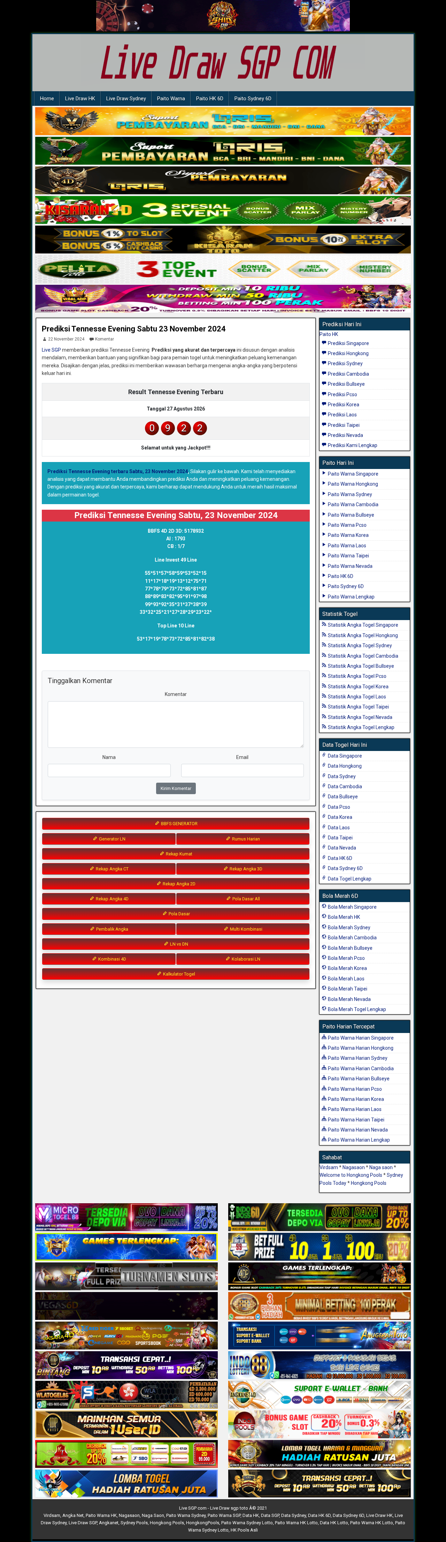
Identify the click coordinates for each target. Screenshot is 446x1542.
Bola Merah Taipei (347, 989)
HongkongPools (202, 1522)
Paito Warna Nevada (349, 566)
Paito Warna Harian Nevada (357, 1130)
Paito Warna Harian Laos (354, 1109)
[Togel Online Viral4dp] (223, 299)
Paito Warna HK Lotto (296, 1522)
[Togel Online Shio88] (319, 1454)
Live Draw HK (80, 98)
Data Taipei (340, 837)
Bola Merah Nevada (349, 999)
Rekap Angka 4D (112, 898)
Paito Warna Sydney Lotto (247, 1522)
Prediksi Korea (343, 404)
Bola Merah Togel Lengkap (356, 1009)
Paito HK (329, 334)
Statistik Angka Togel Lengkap (360, 727)
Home (47, 98)
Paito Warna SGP (224, 1515)
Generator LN (111, 839)
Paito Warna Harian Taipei (355, 1119)
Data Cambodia (344, 786)
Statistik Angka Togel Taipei (358, 707)
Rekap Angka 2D (178, 883)
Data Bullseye (342, 796)
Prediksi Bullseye (346, 384)
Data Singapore (344, 756)
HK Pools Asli (244, 1530)
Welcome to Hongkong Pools (351, 1175)
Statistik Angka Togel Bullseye (360, 666)
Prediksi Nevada (345, 435)
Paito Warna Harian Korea (355, 1099)
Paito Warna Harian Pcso (354, 1089)
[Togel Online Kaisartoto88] (126, 1454)
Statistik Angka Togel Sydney (359, 645)
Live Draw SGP (83, 1522)
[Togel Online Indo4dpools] (126, 1484)
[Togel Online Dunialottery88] (319, 1306)
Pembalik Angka (111, 929)
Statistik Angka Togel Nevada (359, 717)
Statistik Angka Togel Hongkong (362, 635)
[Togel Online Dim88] (223, 151)
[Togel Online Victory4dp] (126, 1247)
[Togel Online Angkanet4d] (319, 1395)
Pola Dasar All (245, 898)
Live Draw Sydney (126, 98)
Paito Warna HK (101, 1515)
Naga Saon (153, 1515)
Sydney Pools (134, 1522)
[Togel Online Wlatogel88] (126, 1395)
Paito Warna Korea (348, 535)
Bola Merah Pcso (346, 958)
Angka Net (73, 1515)
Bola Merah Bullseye (349, 948)
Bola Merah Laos (345, 978)
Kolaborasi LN (245, 959)
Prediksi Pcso (342, 394)
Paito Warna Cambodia (352, 504)
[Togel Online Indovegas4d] (319, 1484)
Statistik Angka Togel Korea (358, 686)
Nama (109, 757)
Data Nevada (341, 848)
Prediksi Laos (342, 414)
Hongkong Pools (368, 1183)
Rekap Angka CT (112, 868)
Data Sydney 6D (345, 868)
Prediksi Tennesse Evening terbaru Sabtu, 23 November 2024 (117, 471)
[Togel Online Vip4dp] (319, 1276)
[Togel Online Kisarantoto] (223, 240)
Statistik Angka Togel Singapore (362, 625)
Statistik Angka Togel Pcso (356, 676)
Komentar (104, 339)
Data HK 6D (339, 858)
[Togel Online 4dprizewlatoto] (126, 1424)
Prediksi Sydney (345, 363)
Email (242, 757)
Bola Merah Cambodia (352, 937)
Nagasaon (354, 1167)
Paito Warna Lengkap (351, 597)
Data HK (251, 1515)
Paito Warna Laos (346, 545)
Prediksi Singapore (348, 343)
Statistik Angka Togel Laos (356, 696)
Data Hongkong (344, 766)
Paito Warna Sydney (349, 494)
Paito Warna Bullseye (350, 515)
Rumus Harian (245, 839)
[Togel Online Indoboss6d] (319, 1217)
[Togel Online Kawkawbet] (126, 1276)
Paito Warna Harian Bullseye (358, 1078)
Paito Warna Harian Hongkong (360, 1048)
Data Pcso (338, 807)
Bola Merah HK (343, 917)
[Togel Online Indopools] (319, 1424)
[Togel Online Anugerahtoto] (319, 1336)
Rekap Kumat (178, 853)
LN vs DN (178, 944)
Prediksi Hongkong (348, 353)
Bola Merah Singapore (352, 907)
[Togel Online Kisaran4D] (223, 210)
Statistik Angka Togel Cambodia (362, 656)
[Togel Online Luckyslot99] (319, 1247)
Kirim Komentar (176, 788)
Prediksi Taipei (343, 425)
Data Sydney (341, 776)
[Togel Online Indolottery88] (319, 1365)
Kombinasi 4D (111, 959)
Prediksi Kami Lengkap (352, 445)
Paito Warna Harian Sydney (357, 1058)
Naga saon (381, 1167)
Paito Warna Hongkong (352, 484)
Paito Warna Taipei (348, 555)
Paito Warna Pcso (347, 525)
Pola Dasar (179, 913)
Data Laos (338, 827)
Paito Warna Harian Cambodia (360, 1068)
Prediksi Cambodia (348, 374)
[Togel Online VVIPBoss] (223, 121)
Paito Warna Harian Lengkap (358, 1140)
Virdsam (329, 1167)
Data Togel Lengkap (349, 879)
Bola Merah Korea (347, 968)
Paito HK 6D (209, 98)
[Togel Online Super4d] (223, 180)
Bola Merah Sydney (348, 927)
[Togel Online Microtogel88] (126, 1217)
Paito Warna (171, 98)
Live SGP (51, 350)
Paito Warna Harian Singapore (360, 1038)
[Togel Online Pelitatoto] (223, 269)
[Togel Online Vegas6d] (126, 1306)
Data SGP (270, 1515)
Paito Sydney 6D (252, 98)
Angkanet (108, 1522)
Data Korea (339, 817)
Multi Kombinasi (245, 929)
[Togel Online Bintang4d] (126, 1365)
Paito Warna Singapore (352, 474)
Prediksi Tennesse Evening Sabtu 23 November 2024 (134, 328)
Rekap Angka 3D (245, 868)
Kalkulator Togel (178, 974)
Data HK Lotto (334, 1522)
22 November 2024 (66, 339)
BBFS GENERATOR (179, 823)
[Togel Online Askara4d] (126, 1336)
